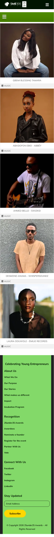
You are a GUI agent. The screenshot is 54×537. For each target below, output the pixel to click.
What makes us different (16, 395)
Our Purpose (10, 383)
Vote (6, 452)
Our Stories (10, 389)
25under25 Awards (13, 422)
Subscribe (15, 513)
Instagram (9, 480)
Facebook (9, 468)
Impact (7, 401)
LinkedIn (8, 486)
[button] (47, 4)
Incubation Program (14, 407)
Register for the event (15, 440)
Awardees (9, 428)
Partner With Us (12, 446)
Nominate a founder (14, 434)
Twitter (7, 474)
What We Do (10, 377)
